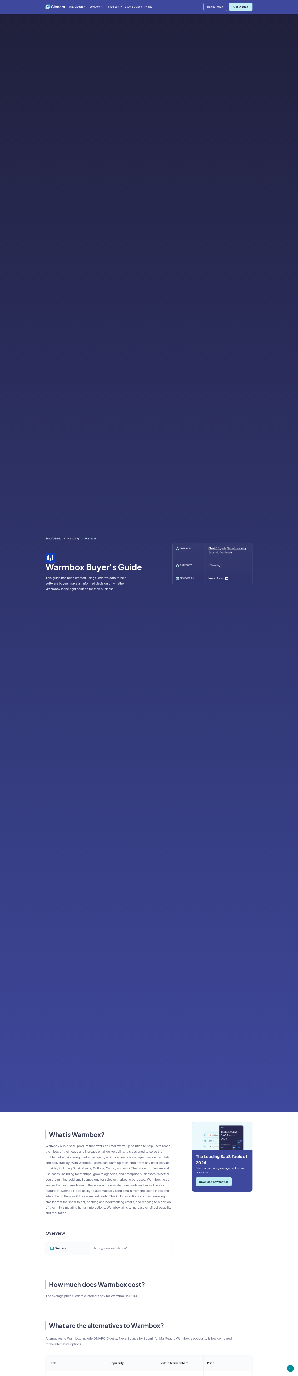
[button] (78, 7)
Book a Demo (215, 6)
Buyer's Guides (133, 6)
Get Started (240, 6)
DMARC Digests (217, 548)
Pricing (148, 6)
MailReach (226, 552)
